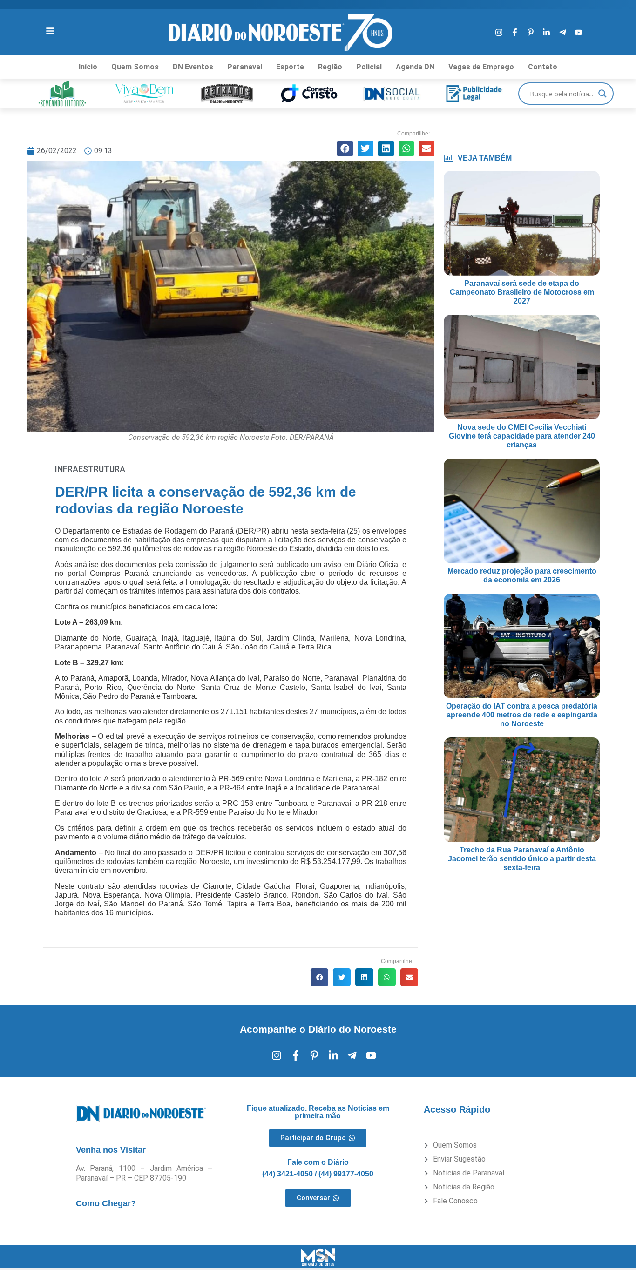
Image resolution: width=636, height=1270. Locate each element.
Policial (369, 66)
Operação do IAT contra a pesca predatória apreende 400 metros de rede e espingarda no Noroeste (521, 715)
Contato (542, 66)
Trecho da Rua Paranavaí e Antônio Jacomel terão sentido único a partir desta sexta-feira (522, 858)
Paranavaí (244, 66)
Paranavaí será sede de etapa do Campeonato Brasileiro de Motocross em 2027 (522, 292)
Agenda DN (415, 66)
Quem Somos (135, 66)
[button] (345, 148)
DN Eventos (193, 66)
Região (330, 66)
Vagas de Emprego (481, 66)
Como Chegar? (106, 1203)
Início (88, 66)
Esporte (290, 66)
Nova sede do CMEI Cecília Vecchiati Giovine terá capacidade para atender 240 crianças (522, 436)
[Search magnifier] (602, 93)
